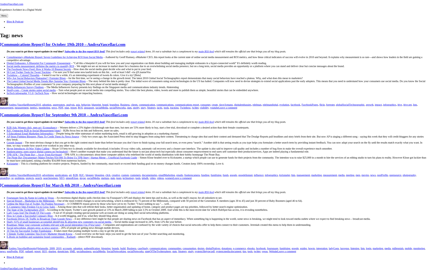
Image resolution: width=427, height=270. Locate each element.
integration (321, 248)
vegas (265, 251)
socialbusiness (84, 251)
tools (166, 107)
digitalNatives (213, 248)
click (107, 175)
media (341, 175)
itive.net (407, 104)
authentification (92, 248)
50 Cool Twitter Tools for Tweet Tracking (29, 72)
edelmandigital (270, 104)
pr (12, 178)
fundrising (216, 175)
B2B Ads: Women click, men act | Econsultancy (32, 127)
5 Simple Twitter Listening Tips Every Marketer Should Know (40, 233)
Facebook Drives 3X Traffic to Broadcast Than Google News (39, 218)
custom (125, 175)
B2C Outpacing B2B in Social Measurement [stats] (34, 130)
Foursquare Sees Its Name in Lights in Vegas (30, 197)
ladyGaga (334, 248)
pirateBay (5, 178)
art (70, 175)
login (368, 248)
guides (303, 248)
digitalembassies (242, 104)
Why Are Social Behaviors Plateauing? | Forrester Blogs (36, 78)
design (200, 248)
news (54, 107)
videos (160, 178)
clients (134, 104)
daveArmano (226, 104)
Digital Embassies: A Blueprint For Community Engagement (38, 63)
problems (19, 178)
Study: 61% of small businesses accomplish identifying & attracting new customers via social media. (59, 221)
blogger (89, 175)
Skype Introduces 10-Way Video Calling (28, 148)
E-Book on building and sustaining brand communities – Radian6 (41, 236)
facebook (295, 104)
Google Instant (14, 142)
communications (165, 104)
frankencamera (192, 175)
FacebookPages (310, 104)
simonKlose (72, 178)
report (73, 107)
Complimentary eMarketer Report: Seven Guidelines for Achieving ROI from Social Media (55, 57)
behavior (85, 104)
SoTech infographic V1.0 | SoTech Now (28, 93)
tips (244, 251)
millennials (397, 248)
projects (30, 178)
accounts (67, 248)
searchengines (50, 178)
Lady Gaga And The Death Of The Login (29, 212)
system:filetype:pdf (205, 251)
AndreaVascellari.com (11, 4)
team (118, 178)
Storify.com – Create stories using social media (31, 90)
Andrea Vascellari (18, 104)
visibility (204, 107)
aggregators (59, 104)
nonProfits (382, 175)
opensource (395, 175)
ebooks (251, 248)
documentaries (149, 175)
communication (147, 104)
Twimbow (185, 107)
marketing (316, 175)
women (169, 178)
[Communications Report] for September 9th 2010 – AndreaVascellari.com (64, 115)
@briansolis (42, 248)
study (190, 251)
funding (205, 175)
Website (273, 251)
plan (67, 107)
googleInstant (245, 175)
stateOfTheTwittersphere (158, 251)
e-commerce (239, 248)
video (153, 178)
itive (399, 104)
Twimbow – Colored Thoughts (23, 75)
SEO (61, 178)
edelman (257, 104)
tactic (159, 107)
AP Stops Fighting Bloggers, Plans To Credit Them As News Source (43, 136)
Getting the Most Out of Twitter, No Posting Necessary (36, 203)
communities (174, 248)
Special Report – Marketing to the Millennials (31, 200)
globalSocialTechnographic (350, 104)
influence (259, 175)
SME (72, 251)
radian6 (29, 251)
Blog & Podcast (15, 21)
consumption (189, 248)
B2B (75, 175)
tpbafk (145, 178)
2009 (52, 248)
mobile (408, 248)
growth (369, 104)
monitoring (44, 107)
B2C (81, 175)
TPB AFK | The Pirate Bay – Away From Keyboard (34, 154)
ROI (80, 107)
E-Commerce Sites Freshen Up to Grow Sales (31, 206)
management (6, 107)
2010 (38, 104)
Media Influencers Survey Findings (25, 87)
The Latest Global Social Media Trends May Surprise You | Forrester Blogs (46, 81)
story (143, 107)
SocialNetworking (116, 251)
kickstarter (284, 175)
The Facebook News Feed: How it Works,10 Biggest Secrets (39, 69)
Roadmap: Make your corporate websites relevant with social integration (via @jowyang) (54, 224)
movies (365, 175)
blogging (99, 175)
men (358, 175)
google (233, 175)
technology (128, 178)
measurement (22, 107)
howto (311, 248)
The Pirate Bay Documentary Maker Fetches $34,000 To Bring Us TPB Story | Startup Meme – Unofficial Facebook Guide (72, 157)
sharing (52, 251)
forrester (330, 104)
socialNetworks (117, 107)
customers (135, 175)
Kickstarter (12, 163)
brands (115, 248)
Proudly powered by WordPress (40, 268)
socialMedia (101, 107)
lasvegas (344, 248)
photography (409, 175)
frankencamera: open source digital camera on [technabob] (37, 151)
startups (105, 178)
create (215, 104)
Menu (4, 16)
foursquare (272, 248)
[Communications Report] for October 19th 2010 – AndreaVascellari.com (62, 44)
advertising (48, 175)
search (38, 178)
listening (354, 248)
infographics (389, 104)
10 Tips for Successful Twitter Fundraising (29, 230)
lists (415, 104)
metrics (33, 107)
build (123, 248)
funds (226, 175)
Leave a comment (228, 107)
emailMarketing (166, 175)
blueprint (96, 104)
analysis (70, 104)
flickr (322, 104)
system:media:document (228, 251)
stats (129, 107)
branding (114, 104)
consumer (205, 104)
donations (227, 248)
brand (105, 104)
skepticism (62, 251)
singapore (89, 107)
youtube (214, 107)
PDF (60, 107)
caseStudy (143, 248)
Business (125, 104)
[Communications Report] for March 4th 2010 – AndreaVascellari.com (60, 185)
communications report (187, 104)
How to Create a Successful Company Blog (30, 215)
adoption (46, 104)
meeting (350, 175)
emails (179, 175)
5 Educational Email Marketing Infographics (30, 133)
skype (83, 178)
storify (136, 107)
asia (78, 104)
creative (116, 175)
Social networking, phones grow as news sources (32, 227)
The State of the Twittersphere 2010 (25, 209)
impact (378, 104)
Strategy (151, 107)
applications (61, 175)
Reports (31, 104)
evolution (284, 104)
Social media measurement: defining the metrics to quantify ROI (40, 66)
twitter (195, 107)
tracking (174, 107)
